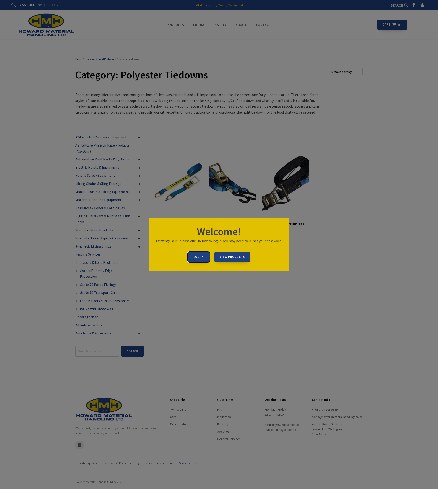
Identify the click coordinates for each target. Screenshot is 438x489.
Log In (198, 257)
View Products (232, 257)
